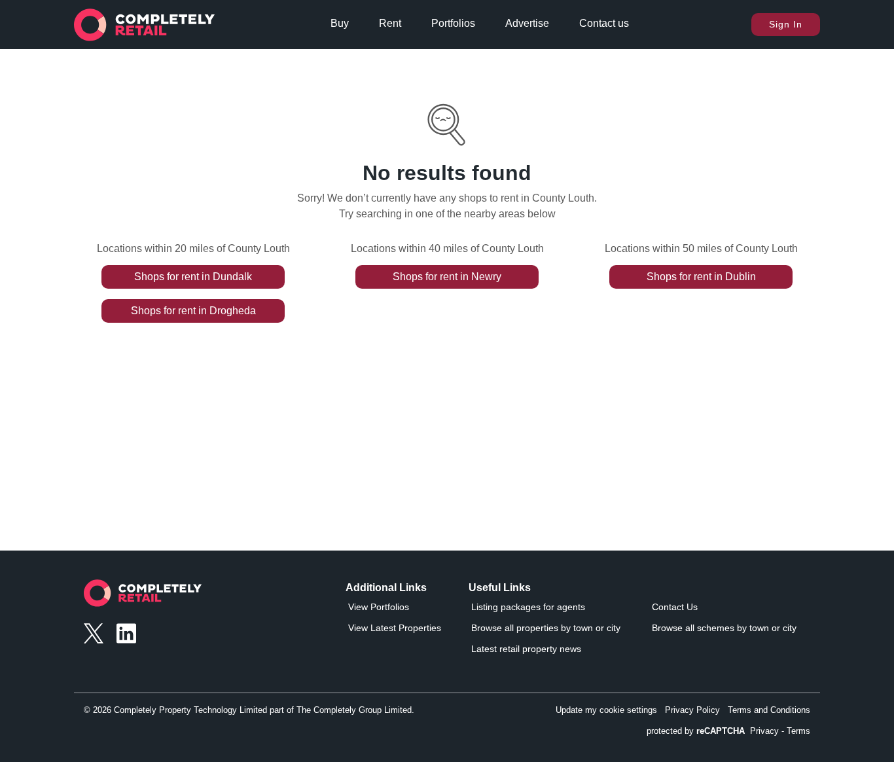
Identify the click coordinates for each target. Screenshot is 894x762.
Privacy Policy (692, 710)
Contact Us (675, 607)
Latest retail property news (526, 649)
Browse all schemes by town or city (724, 628)
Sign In (785, 24)
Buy (340, 23)
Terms (798, 731)
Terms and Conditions (769, 710)
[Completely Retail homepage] (143, 597)
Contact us (604, 23)
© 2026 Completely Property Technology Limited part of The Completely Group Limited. (249, 710)
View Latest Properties (394, 628)
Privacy (764, 731)
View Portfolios (378, 607)
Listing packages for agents (528, 607)
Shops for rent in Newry (447, 276)
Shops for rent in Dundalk (193, 276)
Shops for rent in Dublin (701, 276)
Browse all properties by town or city (545, 628)
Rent (390, 23)
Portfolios (453, 23)
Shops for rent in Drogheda (193, 310)
